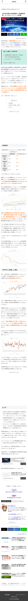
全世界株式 (17, 44)
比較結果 (11, 103)
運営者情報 (13, 514)
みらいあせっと (12, 505)
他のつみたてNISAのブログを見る (14, 491)
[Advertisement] (14, 128)
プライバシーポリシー (20, 594)
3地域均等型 (15, 501)
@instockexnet (17, 516)
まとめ (10, 107)
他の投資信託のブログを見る (14, 497)
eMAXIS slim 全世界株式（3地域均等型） (11, 67)
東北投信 (14, 1)
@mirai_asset (15, 518)
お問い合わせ (14, 596)
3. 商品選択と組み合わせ (6, 501)
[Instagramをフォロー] (11, 522)
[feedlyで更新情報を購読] (13, 522)
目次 (12, 100)
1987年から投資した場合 (14, 105)
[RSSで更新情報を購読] (15, 522)
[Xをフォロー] (9, 522)
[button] (25, 334)
